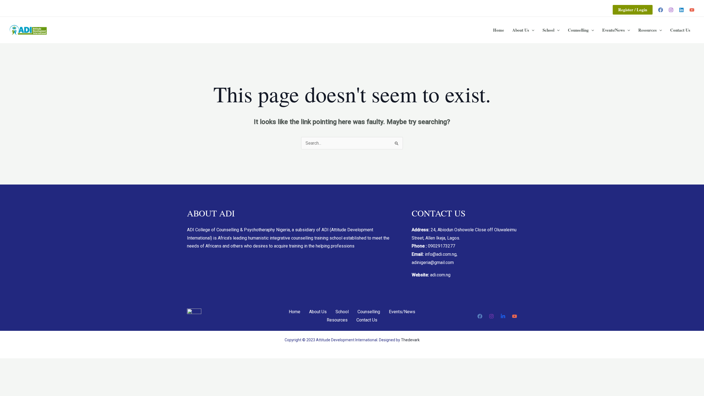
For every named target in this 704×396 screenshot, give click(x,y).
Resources (647, 30)
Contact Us (680, 30)
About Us (520, 30)
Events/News (613, 30)
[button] (633, 10)
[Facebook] (660, 9)
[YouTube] (691, 9)
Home (498, 30)
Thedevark (410, 340)
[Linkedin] (681, 9)
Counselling (578, 30)
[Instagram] (671, 9)
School (548, 30)
